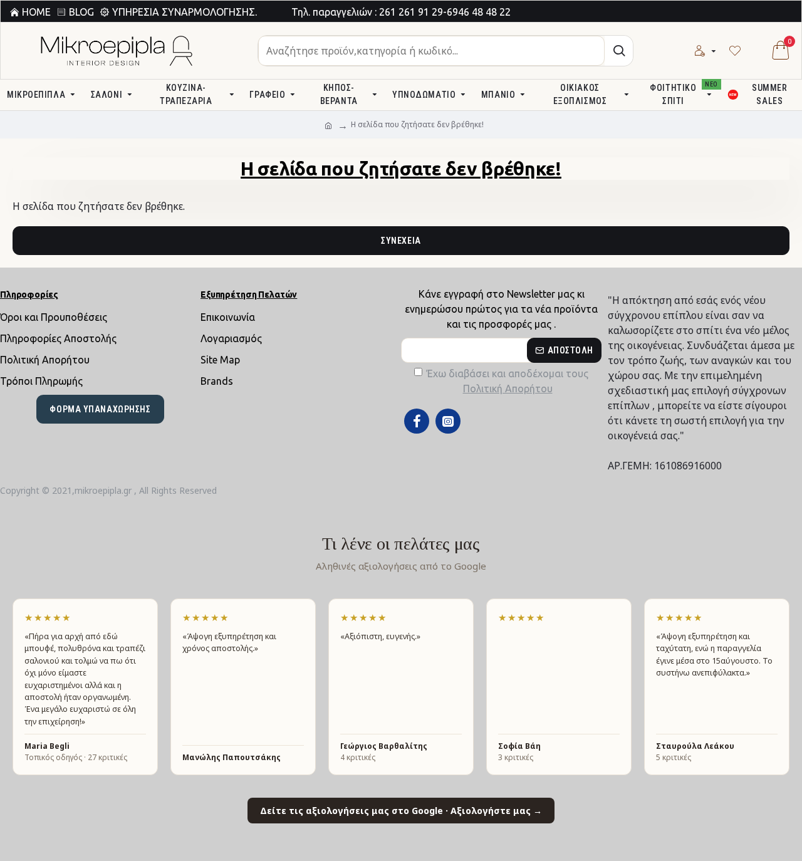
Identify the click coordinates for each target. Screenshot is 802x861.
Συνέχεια (400, 241)
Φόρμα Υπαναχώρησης (99, 409)
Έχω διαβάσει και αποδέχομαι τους (507, 381)
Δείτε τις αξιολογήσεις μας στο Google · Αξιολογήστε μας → (401, 811)
